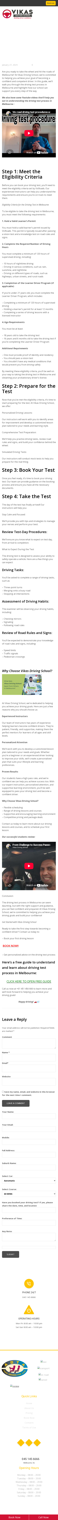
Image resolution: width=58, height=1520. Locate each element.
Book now (50, 3)
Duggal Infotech (29, 1506)
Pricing (29, 1413)
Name (6, 1052)
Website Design (44, 1502)
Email (5, 1063)
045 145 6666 (30, 1459)
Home (29, 1403)
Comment (7, 1037)
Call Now (43, 1517)
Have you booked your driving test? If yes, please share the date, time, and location (27, 1204)
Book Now (29, 1417)
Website (6, 1076)
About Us (29, 1408)
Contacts (29, 1422)
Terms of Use (29, 1427)
